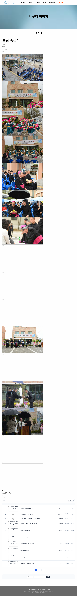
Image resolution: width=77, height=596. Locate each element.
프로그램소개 (37, 2)
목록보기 (4, 497)
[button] (25, 2)
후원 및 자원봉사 (52, 2)
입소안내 (44, 2)
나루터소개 (30, 2)
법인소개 (23, 2)
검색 (48, 576)
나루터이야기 (61, 2)
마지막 (43, 570)
